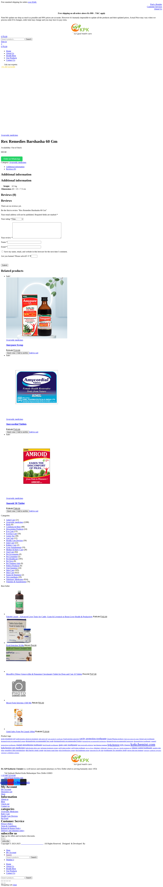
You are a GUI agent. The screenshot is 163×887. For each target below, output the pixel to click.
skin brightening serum (82, 750)
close (15, 885)
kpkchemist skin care (32, 748)
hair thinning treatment (100, 745)
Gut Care (9, 538)
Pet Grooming (11, 556)
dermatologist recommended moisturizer (94, 741)
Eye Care (10, 531)
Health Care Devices (14, 540)
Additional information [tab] (16, 174)
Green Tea (10, 536)
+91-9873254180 (8, 67)
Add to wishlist (22, 353)
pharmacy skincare (100, 748)
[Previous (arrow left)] (2, 883)
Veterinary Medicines (14, 579)
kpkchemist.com (143, 744)
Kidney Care (11, 545)
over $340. (32, 2)
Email (4, 247)
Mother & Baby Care (14, 550)
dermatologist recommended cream (13, 741)
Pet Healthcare (12, 559)
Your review (6, 238)
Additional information (15, 167)
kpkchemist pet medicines (13, 748)
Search (28, 39)
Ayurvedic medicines (9, 135)
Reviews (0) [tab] (8, 194)
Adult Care (10, 520)
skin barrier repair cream (34, 750)
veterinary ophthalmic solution (10, 753)
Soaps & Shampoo (13, 575)
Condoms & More (13, 527)
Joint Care (10, 543)
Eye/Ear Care (11, 534)
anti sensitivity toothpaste (55, 739)
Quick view (11, 353)
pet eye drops (89, 748)
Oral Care (10, 552)
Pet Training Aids (13, 563)
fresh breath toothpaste (50, 745)
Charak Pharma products (115, 739)
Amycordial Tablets (16, 424)
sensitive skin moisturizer (15, 750)
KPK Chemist (125, 745)
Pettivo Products (12, 566)
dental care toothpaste (146, 739)
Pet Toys (9, 561)
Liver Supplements (13, 547)
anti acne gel (43, 739)
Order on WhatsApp (12, 159)
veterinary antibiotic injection (152, 750)
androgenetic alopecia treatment (27, 739)
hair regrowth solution (85, 745)
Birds (8, 524)
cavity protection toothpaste (92, 738)
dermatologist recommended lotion (68, 741)
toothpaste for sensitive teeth (115, 750)
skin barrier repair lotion (51, 750)
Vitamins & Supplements (16, 582)
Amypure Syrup (14, 345)
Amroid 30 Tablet (15, 503)
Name (4, 242)
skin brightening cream (67, 750)
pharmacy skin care (113, 748)
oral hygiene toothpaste (78, 748)
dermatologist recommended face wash (39, 741)
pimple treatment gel (125, 748)
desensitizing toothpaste (142, 741)
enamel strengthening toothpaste (29, 745)
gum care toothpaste (68, 745)
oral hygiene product (64, 748)
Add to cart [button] (33, 353)
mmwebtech (91, 844)
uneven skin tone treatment (135, 750)
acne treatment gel (8, 739)
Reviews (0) (11, 169)
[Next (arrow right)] (5, 883)
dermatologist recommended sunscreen (120, 741)
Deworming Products (14, 529)
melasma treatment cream (49, 748)
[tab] (84, 167)
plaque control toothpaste (142, 748)
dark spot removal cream (131, 739)
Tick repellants (12, 577)
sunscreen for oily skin (97, 750)
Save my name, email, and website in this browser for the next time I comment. (35, 252)
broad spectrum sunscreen (71, 739)
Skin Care (10, 570)
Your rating (6, 219)
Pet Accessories (12, 554)
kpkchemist (114, 744)
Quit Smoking (11, 568)
